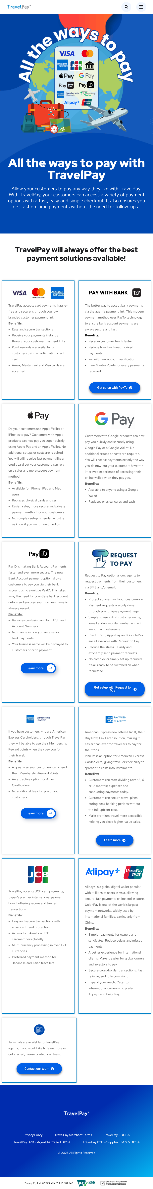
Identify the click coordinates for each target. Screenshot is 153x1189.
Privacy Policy (33, 1135)
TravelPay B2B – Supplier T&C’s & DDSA (111, 1142)
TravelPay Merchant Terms (73, 1135)
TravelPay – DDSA (117, 1135)
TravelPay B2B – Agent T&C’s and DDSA (42, 1142)
